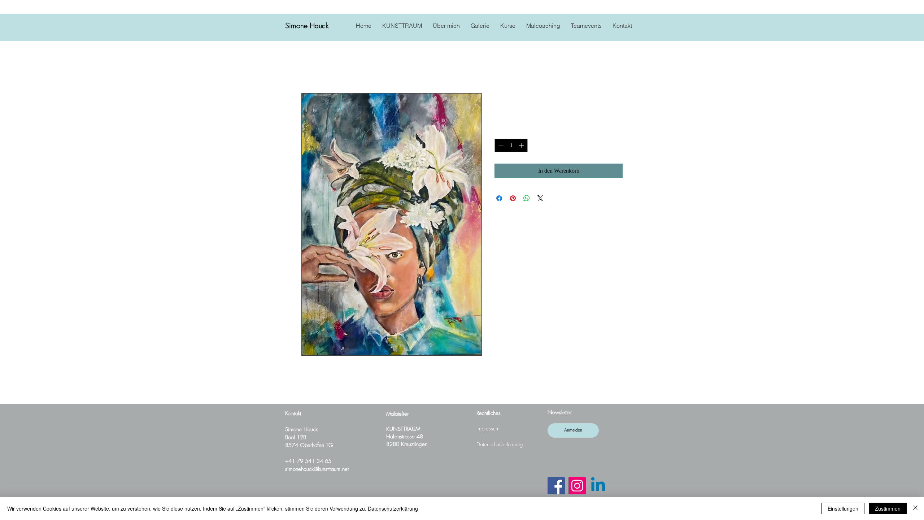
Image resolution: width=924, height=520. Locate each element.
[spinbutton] (511, 145)
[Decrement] (500, 145)
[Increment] (522, 145)
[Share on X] (540, 198)
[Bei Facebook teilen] (499, 198)
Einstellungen (843, 508)
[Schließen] (915, 508)
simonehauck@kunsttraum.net (317, 469)
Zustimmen (888, 508)
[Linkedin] (598, 485)
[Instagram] (577, 485)
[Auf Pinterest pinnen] (513, 198)
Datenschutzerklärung (499, 444)
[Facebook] (556, 485)
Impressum (488, 428)
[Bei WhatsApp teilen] (526, 198)
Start (306, 67)
